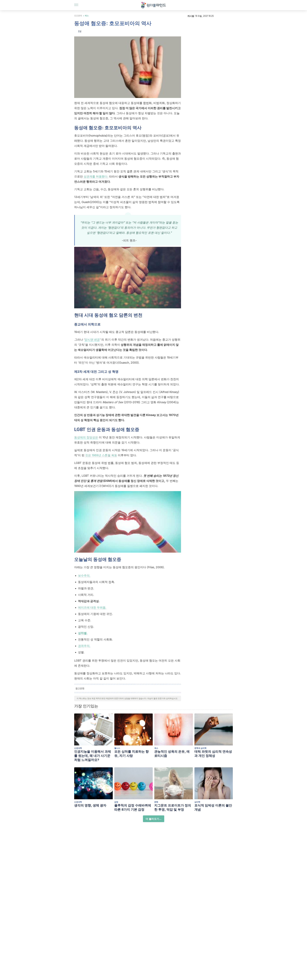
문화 (156, 802)
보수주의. (84, 575)
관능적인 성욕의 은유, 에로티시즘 (172, 754)
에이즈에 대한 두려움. (92, 607)
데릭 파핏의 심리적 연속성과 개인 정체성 (213, 754)
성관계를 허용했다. (96, 176)
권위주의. (84, 646)
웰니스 (117, 748)
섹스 (87, 15)
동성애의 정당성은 (86, 437)
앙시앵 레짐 (92, 339)
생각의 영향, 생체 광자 (90, 805)
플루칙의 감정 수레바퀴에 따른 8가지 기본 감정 (132, 807)
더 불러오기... (153, 818)
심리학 (197, 802)
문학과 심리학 (200, 748)
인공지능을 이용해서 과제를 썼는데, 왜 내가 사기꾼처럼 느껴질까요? (92, 756)
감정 (116, 802)
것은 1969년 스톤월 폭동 (101, 455)
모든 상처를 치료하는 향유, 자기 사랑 (131, 754)
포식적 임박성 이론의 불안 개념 (213, 807)
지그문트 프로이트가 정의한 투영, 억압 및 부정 (172, 807)
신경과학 (78, 748)
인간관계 (78, 15)
